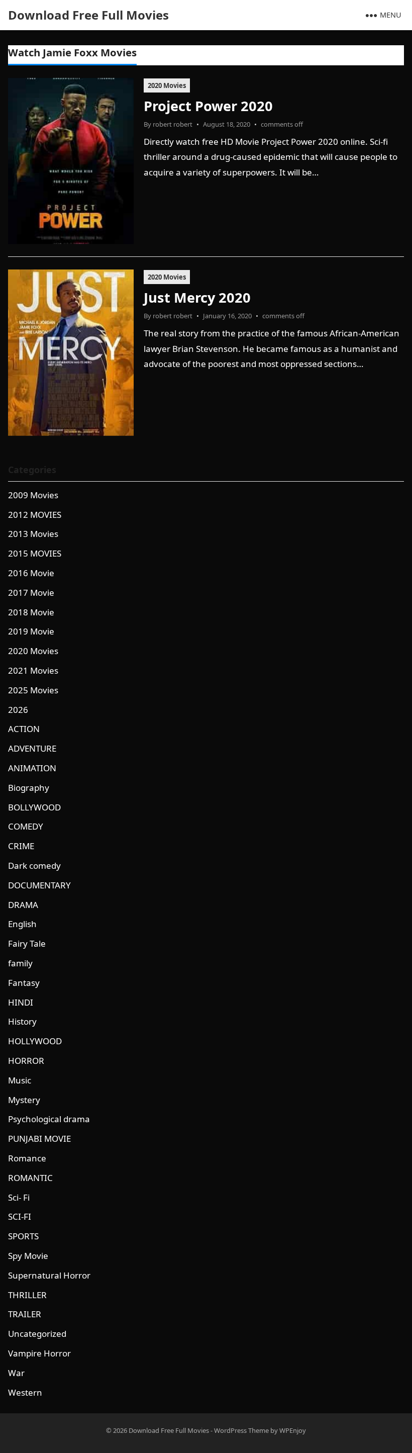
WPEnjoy (292, 1430)
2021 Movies (33, 670)
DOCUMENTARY (39, 885)
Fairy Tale (27, 943)
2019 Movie (31, 631)
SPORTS (23, 1236)
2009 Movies (33, 495)
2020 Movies (167, 85)
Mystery (24, 1100)
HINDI (20, 1002)
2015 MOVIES (34, 553)
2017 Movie (31, 592)
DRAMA (23, 905)
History (22, 1021)
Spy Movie (28, 1255)
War (16, 1373)
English (22, 924)
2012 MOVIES (34, 514)
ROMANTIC (30, 1178)
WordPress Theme (241, 1430)
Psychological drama (49, 1119)
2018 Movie (31, 612)
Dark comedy (34, 865)
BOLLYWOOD (34, 807)
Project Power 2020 (208, 106)
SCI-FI (19, 1216)
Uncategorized (37, 1333)
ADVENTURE (32, 748)
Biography (28, 787)
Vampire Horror (39, 1353)
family (20, 963)
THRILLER (27, 1295)
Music (19, 1080)
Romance (27, 1158)
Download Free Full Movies (88, 15)
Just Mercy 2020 (197, 297)
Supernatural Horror (49, 1275)
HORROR (26, 1060)
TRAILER (24, 1314)
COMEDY (25, 826)
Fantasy (24, 982)
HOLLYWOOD (35, 1041)
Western (25, 1392)
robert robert (172, 124)
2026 (18, 709)
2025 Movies (33, 690)
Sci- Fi (19, 1197)
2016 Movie (31, 573)
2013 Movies (33, 533)
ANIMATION (32, 768)
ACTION (24, 729)
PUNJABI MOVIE (39, 1138)
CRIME (21, 846)
